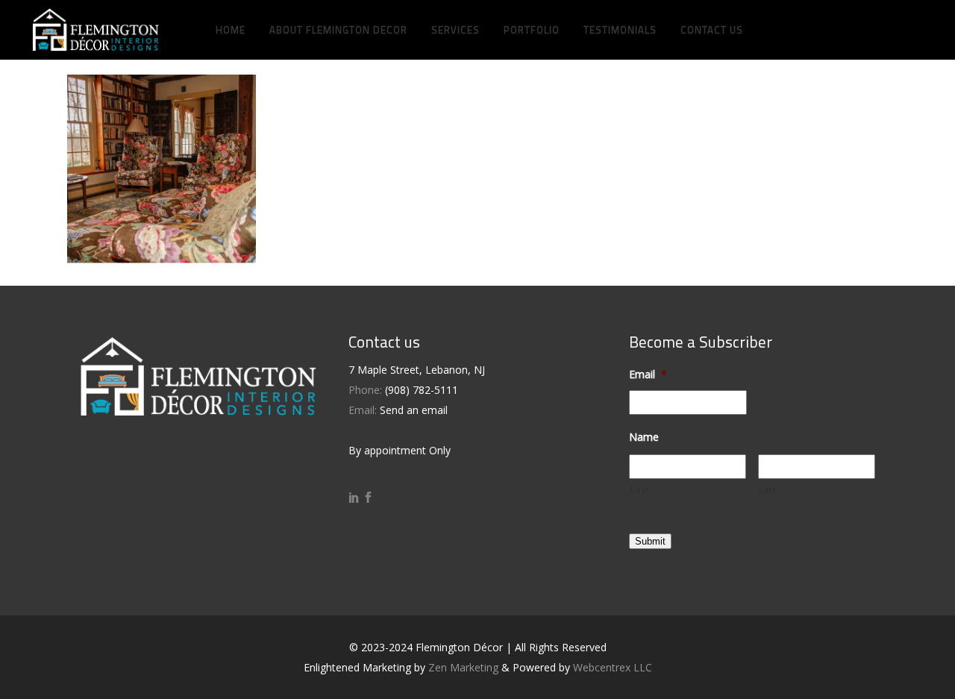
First (639, 489)
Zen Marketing (463, 667)
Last (768, 489)
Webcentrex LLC (612, 667)
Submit (650, 541)
